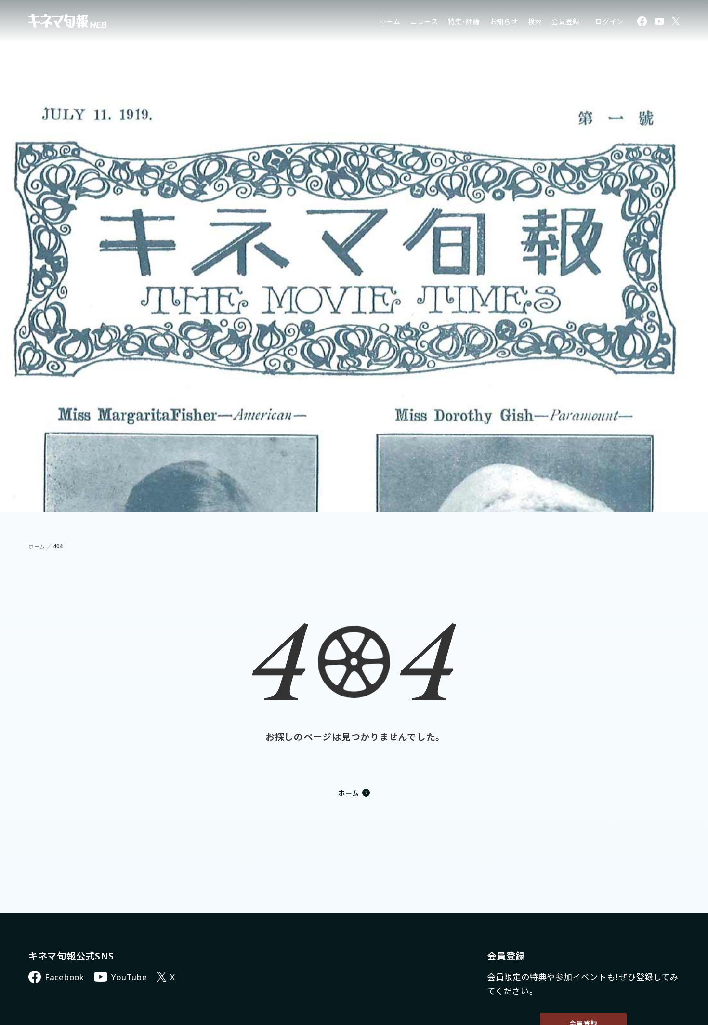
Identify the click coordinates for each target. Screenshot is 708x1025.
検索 (535, 21)
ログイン (609, 21)
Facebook (64, 977)
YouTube (129, 977)
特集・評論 (464, 21)
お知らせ (504, 21)
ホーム (390, 21)
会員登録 (565, 21)
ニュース (424, 21)
